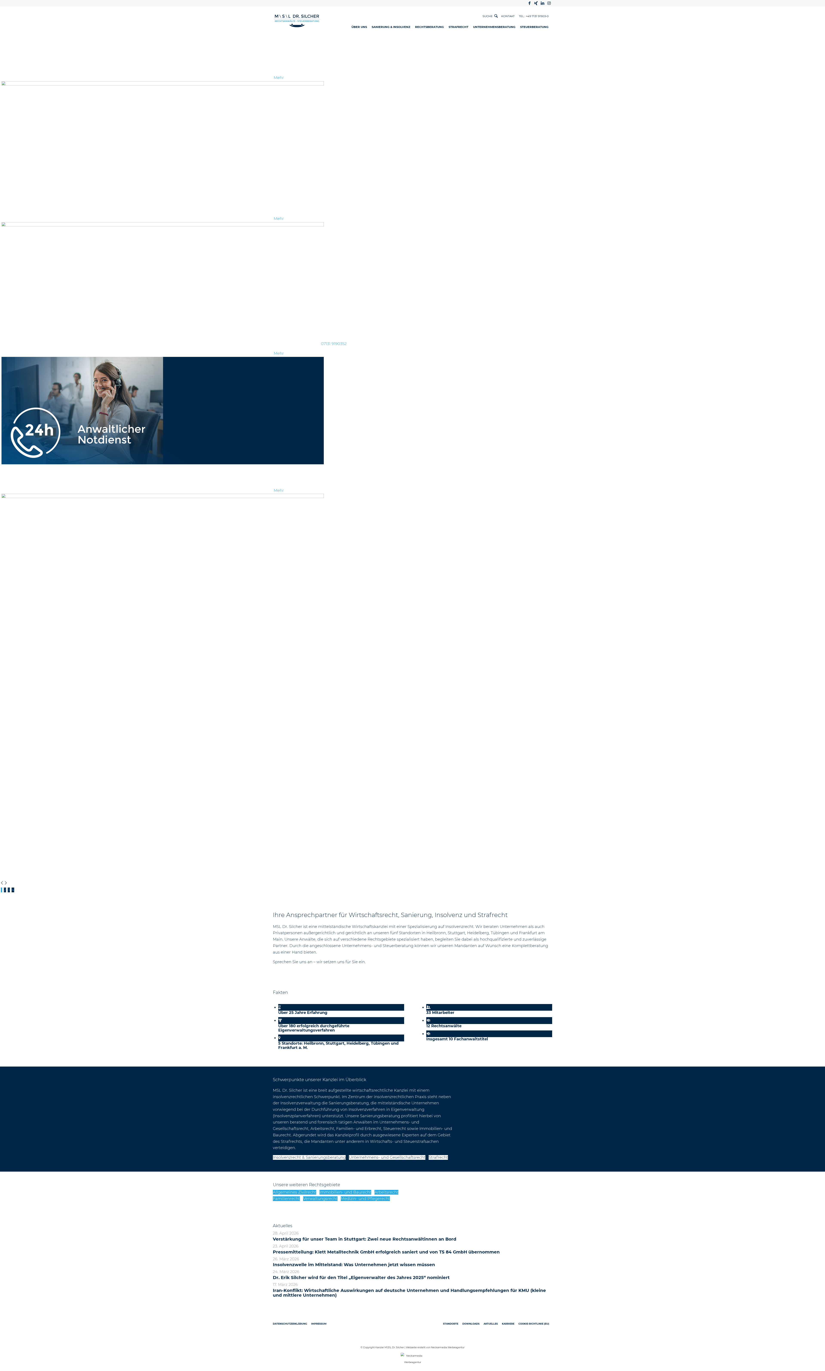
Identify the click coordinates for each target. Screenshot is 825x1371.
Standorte (450, 1323)
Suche (488, 16)
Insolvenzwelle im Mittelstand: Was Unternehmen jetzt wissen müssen (354, 1264)
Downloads (471, 1323)
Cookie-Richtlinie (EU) (533, 1323)
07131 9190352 (334, 343)
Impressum (319, 1323)
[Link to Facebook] (529, 3)
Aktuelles (491, 1323)
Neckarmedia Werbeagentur (447, 1347)
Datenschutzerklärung (290, 1323)
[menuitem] (361, 27)
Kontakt (508, 16)
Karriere (508, 1323)
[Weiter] (6, 883)
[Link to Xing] (536, 3)
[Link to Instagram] (549, 3)
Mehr (279, 77)
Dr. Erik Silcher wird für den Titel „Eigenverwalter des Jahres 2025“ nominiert (361, 1277)
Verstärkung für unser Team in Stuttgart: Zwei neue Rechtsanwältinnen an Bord (364, 1239)
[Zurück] (2, 883)
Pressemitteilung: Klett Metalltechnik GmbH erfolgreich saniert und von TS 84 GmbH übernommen (386, 1252)
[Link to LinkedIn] (542, 3)
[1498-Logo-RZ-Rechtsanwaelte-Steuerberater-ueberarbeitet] (297, 20)
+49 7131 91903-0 (537, 16)
